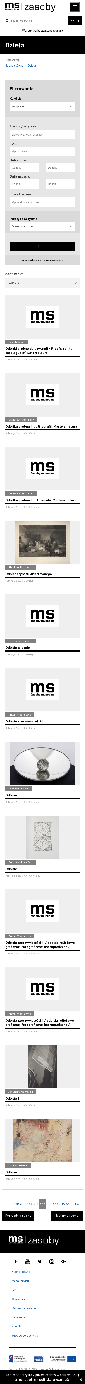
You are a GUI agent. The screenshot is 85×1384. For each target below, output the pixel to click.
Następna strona (66, 1215)
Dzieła (32, 65)
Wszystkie (18, 106)
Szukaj (75, 20)
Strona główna (14, 65)
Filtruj (42, 246)
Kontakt (16, 1326)
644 (55, 1204)
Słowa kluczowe (21, 194)
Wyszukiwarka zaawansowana (42, 31)
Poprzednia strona (18, 1215)
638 (16, 1204)
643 (49, 1204)
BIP (14, 1290)
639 (23, 1204)
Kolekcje (16, 98)
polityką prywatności (54, 1379)
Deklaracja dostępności (26, 1308)
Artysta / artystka (23, 126)
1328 (78, 1204)
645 (62, 1204)
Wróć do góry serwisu (26, 1336)
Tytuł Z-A (14, 282)
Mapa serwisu (20, 1281)
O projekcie (19, 1299)
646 (68, 1204)
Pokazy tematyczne (23, 219)
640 (29, 1204)
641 (36, 1204)
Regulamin (18, 1317)
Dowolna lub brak (22, 226)
